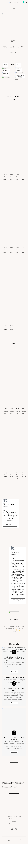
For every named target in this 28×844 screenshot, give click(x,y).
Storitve (14, 821)
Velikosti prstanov (14, 818)
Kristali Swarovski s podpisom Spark (14, 689)
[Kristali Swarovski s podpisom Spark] (14, 679)
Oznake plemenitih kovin (14, 816)
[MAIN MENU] (14, 8)
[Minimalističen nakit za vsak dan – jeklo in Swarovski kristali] (14, 649)
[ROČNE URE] (5, 68)
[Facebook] (12, 829)
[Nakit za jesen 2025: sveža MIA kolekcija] (14, 720)
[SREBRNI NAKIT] (19, 73)
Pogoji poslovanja (14, 823)
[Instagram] (16, 829)
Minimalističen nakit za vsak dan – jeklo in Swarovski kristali (14, 657)
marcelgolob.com (16, 840)
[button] (26, 3)
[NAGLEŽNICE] (6, 78)
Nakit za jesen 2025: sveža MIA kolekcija (14, 738)
